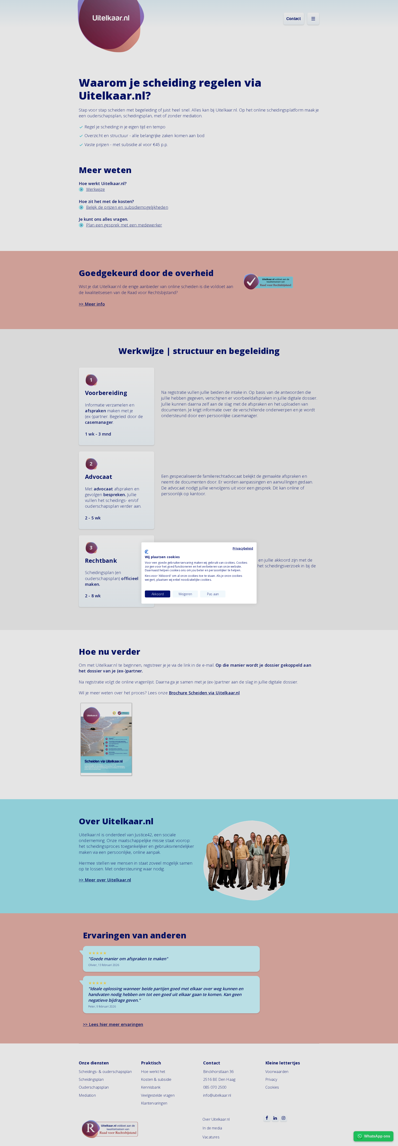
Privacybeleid (243, 548)
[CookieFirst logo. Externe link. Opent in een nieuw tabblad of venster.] (146, 552)
